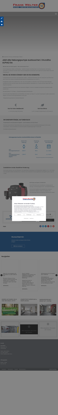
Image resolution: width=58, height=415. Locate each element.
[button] (2, 18)
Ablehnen (19, 214)
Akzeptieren (39, 214)
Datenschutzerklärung (18, 211)
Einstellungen (29, 214)
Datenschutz (26, 218)
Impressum (32, 218)
